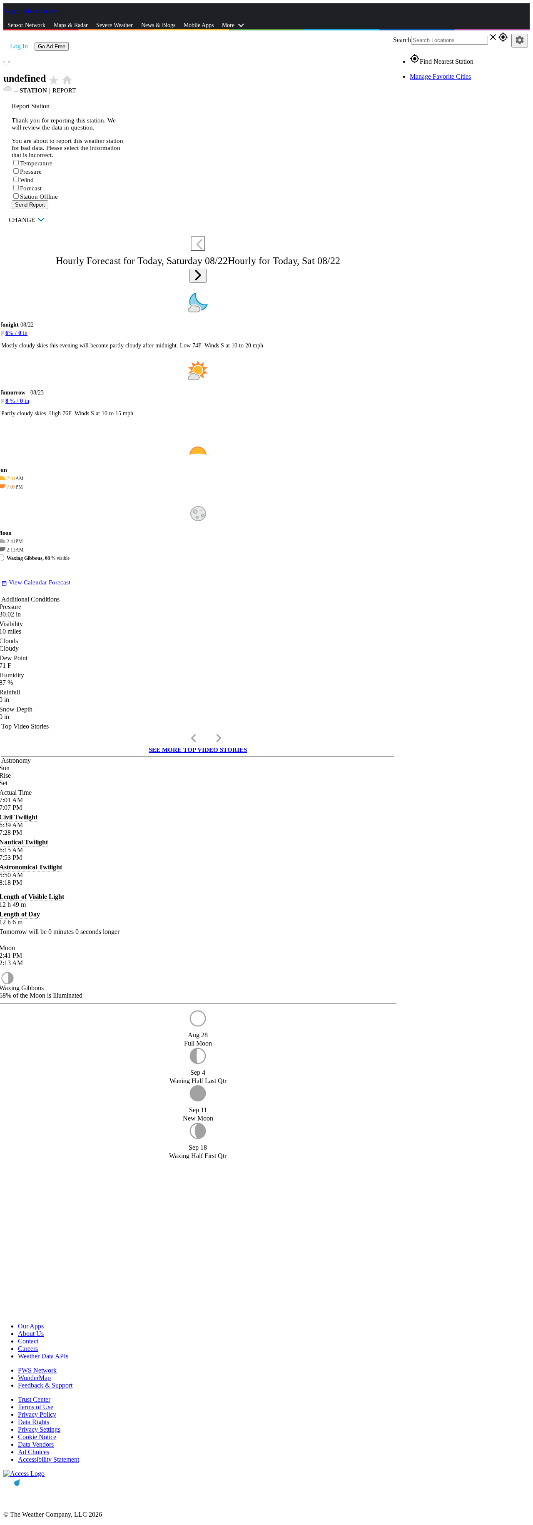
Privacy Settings (39, 1429)
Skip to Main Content (32, 11)
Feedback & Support (45, 1385)
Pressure (31, 171)
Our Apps (31, 1326)
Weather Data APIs (43, 1356)
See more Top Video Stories (198, 749)
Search (402, 39)
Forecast (31, 188)
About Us (31, 1333)
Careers (28, 1348)
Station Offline (39, 196)
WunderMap (34, 1377)
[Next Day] (198, 276)
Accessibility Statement (48, 1459)
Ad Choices (33, 1451)
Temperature (36, 163)
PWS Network (37, 1370)
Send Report (30, 205)
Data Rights (33, 1421)
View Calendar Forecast (35, 582)
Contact (28, 1341)
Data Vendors (36, 1444)
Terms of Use (35, 1406)
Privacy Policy (37, 1414)
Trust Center (34, 1399)
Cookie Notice (37, 1436)
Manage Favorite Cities (440, 76)
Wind (27, 180)
